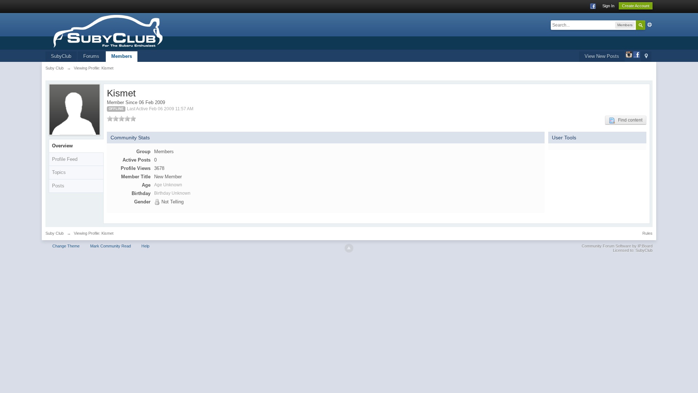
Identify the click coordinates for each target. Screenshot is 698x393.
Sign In (608, 6)
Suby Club (54, 233)
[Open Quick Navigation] (646, 56)
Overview (62, 145)
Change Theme (66, 246)
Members (121, 56)
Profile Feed (64, 159)
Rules (647, 233)
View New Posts (602, 56)
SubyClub (61, 56)
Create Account (635, 6)
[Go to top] (349, 248)
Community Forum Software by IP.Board (617, 246)
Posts (58, 185)
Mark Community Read (110, 246)
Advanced (650, 25)
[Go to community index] (129, 30)
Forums (91, 56)
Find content (628, 120)
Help (145, 246)
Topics (59, 172)
